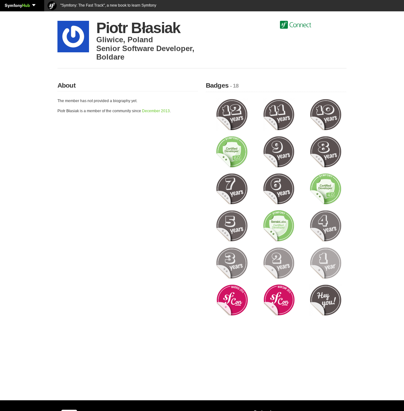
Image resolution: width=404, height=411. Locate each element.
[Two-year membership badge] (279, 262)
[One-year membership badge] (325, 262)
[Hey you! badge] (325, 300)
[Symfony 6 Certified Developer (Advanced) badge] (232, 151)
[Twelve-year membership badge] (232, 114)
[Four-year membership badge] (325, 225)
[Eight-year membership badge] (325, 151)
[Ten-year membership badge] (325, 114)
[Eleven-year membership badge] (279, 114)
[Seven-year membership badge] (232, 188)
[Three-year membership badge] (232, 262)
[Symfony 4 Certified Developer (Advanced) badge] (325, 188)
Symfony (17, 5)
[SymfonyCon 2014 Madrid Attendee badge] (232, 300)
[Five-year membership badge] (232, 225)
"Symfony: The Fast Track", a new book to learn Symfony (107, 5)
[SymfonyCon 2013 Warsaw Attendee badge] (279, 300)
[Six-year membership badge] (279, 188)
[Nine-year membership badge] (279, 151)
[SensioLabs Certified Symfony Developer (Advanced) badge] (279, 225)
